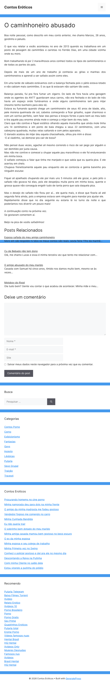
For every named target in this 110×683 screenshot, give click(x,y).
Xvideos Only (11, 646)
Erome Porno (11, 632)
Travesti (8, 475)
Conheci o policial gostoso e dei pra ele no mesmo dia (35, 553)
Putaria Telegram (14, 591)
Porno (7, 613)
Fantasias (9, 441)
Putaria (8, 461)
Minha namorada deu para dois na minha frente (31, 504)
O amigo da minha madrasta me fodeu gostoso (31, 509)
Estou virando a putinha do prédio (23, 568)
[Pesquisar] (51, 401)
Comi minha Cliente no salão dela (23, 563)
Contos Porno (12, 427)
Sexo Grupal (11, 466)
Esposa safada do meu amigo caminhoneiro (29, 237)
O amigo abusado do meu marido (23, 265)
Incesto (8, 451)
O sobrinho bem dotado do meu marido (27, 528)
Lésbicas (9, 456)
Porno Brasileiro (13, 610)
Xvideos (8, 657)
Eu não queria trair (14, 524)
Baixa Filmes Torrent (16, 595)
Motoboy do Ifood (14, 282)
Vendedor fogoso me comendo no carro (27, 514)
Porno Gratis (11, 617)
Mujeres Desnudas (15, 650)
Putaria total (11, 628)
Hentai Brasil (11, 639)
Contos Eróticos (18, 7)
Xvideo (8, 599)
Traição (8, 470)
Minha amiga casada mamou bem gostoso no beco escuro (38, 533)
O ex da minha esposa (17, 538)
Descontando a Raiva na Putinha (23, 558)
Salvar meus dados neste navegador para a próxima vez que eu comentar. (50, 364)
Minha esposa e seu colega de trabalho (27, 543)
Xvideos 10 (10, 606)
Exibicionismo (12, 436)
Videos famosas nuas (16, 635)
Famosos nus (12, 654)
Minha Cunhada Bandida (18, 519)
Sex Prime (10, 621)
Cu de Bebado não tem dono (21, 251)
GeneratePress (73, 678)
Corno (7, 431)
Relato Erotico (12, 602)
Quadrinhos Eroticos (16, 624)
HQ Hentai (10, 642)
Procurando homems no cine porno (24, 499)
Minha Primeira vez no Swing (21, 548)
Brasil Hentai (11, 661)
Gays (7, 446)
